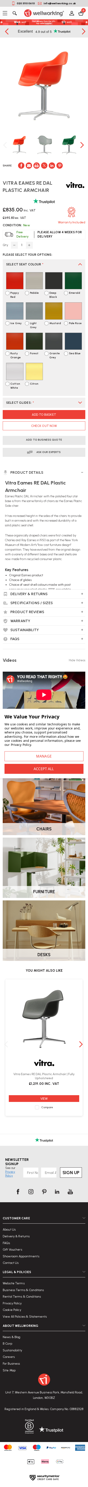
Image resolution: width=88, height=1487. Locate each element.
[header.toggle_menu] (6, 13)
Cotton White (15, 385)
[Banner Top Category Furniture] (44, 868)
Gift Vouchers (12, 1250)
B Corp (7, 1344)
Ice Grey (16, 323)
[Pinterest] (59, 165)
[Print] (36, 165)
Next (82, 145)
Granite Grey (54, 355)
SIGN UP (71, 1172)
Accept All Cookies (44, 769)
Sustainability (12, 1350)
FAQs (6, 1243)
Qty (5, 245)
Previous (7, 31)
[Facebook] (21, 165)
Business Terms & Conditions (23, 1290)
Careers (9, 1357)
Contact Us (11, 1263)
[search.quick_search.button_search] (14, 13)
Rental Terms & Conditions (22, 1297)
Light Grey (33, 325)
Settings (44, 756)
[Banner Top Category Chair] (44, 805)
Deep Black (53, 294)
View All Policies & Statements (25, 1317)
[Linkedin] (52, 165)
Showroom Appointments (21, 1256)
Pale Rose (75, 323)
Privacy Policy (12, 1303)
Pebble (34, 292)
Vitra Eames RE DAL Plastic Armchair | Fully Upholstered (44, 1076)
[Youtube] (70, 1192)
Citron (34, 383)
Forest (34, 353)
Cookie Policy (12, 1310)
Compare (47, 1107)
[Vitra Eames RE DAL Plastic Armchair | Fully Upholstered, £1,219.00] (44, 1019)
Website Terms (14, 1283)
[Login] (71, 13)
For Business (11, 1364)
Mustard (55, 323)
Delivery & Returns (16, 1236)
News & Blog (11, 1337)
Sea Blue (75, 353)
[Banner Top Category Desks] (44, 930)
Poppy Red (14, 294)
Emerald (74, 292)
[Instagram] (31, 1192)
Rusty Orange (15, 355)
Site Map (9, 1370)
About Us (9, 1229)
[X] (44, 165)
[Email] (29, 166)
